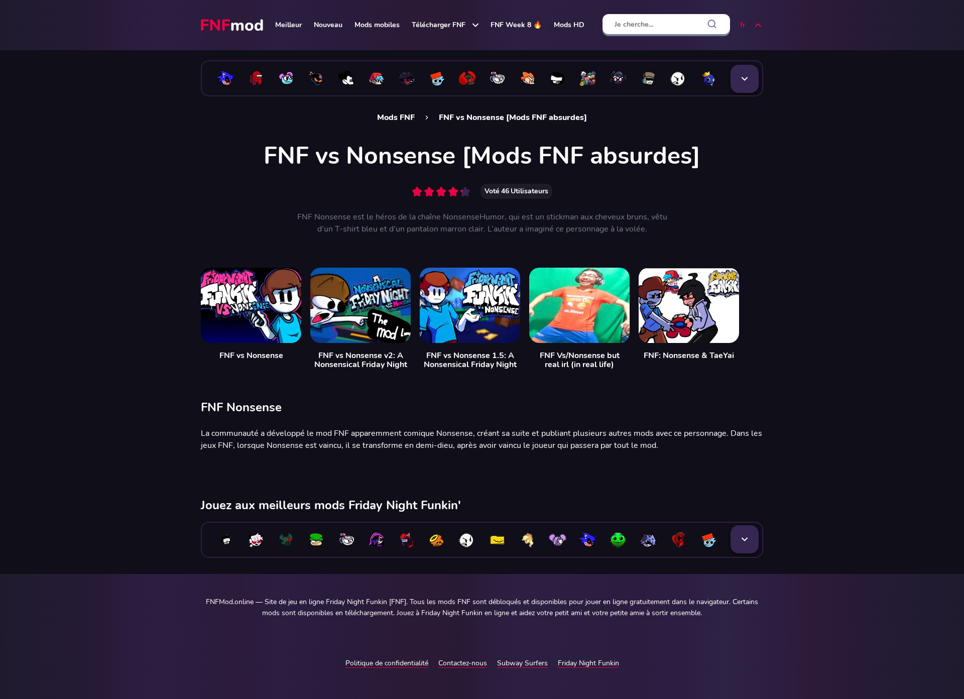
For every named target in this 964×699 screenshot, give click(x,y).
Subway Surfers (522, 663)
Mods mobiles (377, 25)
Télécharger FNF (438, 25)
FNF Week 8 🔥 (516, 25)
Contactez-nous (462, 663)
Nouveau (328, 25)
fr (742, 25)
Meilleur (288, 25)
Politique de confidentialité (386, 663)
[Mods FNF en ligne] (233, 25)
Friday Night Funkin (588, 663)
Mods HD (569, 25)
